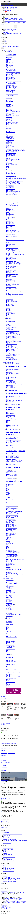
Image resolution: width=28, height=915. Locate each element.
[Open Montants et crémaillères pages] (17, 506)
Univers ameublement (8, 848)
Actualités (3, 724)
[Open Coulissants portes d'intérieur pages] (19, 404)
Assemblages (11, 55)
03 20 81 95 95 (4, 827)
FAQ (4, 867)
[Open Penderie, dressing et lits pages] (17, 266)
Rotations (9, 101)
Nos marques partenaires (9, 857)
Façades (9, 622)
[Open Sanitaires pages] (11, 470)
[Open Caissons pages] (10, 654)
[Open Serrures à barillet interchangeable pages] (22, 181)
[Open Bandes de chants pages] (14, 385)
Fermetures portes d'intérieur (13, 433)
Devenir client (6, 865)
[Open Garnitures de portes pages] (16, 478)
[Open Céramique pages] (11, 674)
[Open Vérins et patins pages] (14, 217)
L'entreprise (6, 832)
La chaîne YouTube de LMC (9, 881)
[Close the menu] (6, 317)
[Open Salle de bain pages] (12, 257)
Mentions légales (7, 837)
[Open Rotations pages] (11, 98)
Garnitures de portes (14, 481)
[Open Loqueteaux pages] (12, 190)
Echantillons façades (8, 877)
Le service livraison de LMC (9, 879)
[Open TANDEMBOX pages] (14, 604)
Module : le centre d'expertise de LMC (12, 878)
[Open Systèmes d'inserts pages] (15, 520)
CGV (4, 836)
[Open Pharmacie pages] (11, 572)
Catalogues (5, 858)
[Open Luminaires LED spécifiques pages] (19, 331)
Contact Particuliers (7, 869)
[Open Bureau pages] (10, 275)
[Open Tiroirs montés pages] (13, 580)
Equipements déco (13, 467)
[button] (14, 14)
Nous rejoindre (6, 835)
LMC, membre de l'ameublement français (12, 834)
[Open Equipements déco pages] (15, 464)
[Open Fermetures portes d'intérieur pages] (19, 429)
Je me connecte (12, 743)
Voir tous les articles (5, 723)
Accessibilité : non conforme (9, 839)
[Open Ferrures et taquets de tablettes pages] (20, 81)
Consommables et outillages (16, 366)
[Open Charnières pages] (11, 104)
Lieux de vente (11, 503)
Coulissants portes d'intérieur (13, 408)
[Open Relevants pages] (11, 109)
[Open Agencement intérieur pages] (13, 362)
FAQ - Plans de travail (8, 861)
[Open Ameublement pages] (10, 50)
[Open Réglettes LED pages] (13, 340)
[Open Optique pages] (10, 567)
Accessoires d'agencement (15, 451)
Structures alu (11, 637)
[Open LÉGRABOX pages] (13, 586)
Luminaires (10, 321)
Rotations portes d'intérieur (16, 393)
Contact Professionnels (8, 868)
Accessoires (10, 200)
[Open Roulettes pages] (11, 221)
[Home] (4, 24)
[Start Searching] (15, 26)
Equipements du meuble (15, 240)
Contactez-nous (4, 780)
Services (5, 876)
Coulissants (10, 132)
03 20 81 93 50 (4, 821)
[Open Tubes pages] (9, 542)
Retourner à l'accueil (5, 798)
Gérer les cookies (7, 843)
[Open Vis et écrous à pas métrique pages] (19, 73)
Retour (2, 47)
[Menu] (4, 37)
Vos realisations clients (8, 871)
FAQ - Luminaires (7, 859)
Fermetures (10, 173)
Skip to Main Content (5, 1)
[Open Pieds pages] (9, 208)
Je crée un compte (5, 743)
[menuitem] (6, 50)
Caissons (9, 657)
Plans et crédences (13, 670)
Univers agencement (8, 849)
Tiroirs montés (11, 583)
